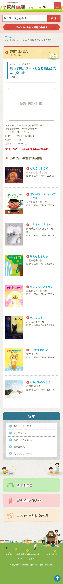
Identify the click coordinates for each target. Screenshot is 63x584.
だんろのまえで (39, 168)
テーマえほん (20, 433)
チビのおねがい (39, 349)
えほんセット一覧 (23, 453)
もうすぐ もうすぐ (40, 224)
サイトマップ (34, 558)
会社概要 (8, 554)
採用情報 (50, 554)
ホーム (8, 36)
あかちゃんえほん (23, 426)
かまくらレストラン (41, 286)
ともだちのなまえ (40, 382)
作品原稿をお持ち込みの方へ (29, 554)
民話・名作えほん (23, 439)
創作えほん (19, 446)
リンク (21, 558)
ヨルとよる (36, 317)
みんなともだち (39, 256)
